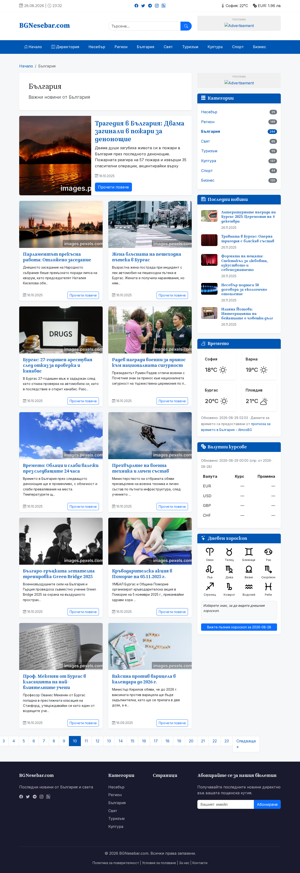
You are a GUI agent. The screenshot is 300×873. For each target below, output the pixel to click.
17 (156, 741)
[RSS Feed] (163, 5)
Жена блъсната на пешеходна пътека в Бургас (146, 257)
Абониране (267, 804)
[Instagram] (157, 5)
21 (203, 741)
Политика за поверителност (116, 863)
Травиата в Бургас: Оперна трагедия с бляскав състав (247, 238)
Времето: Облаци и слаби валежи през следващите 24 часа (60, 468)
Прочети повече (113, 187)
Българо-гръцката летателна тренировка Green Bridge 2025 (59, 574)
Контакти (199, 863)
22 (215, 741)
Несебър (97, 46)
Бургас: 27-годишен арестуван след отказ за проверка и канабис (57, 365)
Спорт (238, 46)
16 (144, 741)
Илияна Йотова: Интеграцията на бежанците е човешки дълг (247, 314)
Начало (35, 46)
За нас (184, 863)
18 (167, 741)
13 (109, 741)
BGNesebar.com (44, 26)
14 (121, 741)
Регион (121, 46)
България (145, 46)
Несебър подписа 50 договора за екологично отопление (244, 289)
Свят (168, 46)
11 (86, 741)
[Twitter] (143, 5)
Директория (67, 46)
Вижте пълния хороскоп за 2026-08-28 (239, 627)
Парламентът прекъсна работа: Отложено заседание (57, 257)
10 (75, 741)
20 (191, 741)
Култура (215, 46)
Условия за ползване (159, 863)
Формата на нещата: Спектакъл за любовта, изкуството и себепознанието (244, 263)
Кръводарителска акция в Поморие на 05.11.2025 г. (142, 574)
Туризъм (190, 46)
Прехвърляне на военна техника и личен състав (140, 468)
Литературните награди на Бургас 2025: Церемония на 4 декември (248, 216)
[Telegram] (150, 5)
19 (179, 741)
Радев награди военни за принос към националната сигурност (149, 362)
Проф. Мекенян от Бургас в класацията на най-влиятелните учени (54, 682)
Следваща (246, 744)
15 (132, 741)
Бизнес (259, 46)
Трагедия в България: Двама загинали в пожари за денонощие (139, 131)
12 (97, 741)
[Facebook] (136, 5)
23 (227, 741)
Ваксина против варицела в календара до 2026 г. (144, 679)
